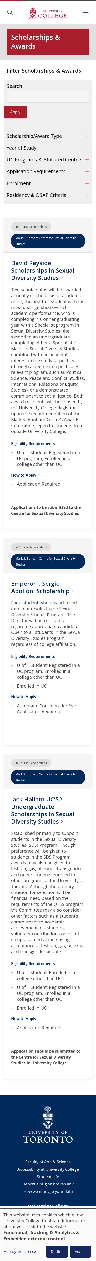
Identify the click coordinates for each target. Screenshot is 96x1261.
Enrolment (19, 183)
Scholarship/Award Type (34, 136)
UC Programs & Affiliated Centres (45, 159)
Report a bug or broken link (48, 1184)
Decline (57, 1251)
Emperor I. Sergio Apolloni (41, 587)
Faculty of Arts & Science (48, 1162)
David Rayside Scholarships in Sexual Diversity (42, 270)
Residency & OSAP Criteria (36, 195)
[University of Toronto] (48, 1124)
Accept (80, 1251)
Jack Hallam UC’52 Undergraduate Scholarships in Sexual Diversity (42, 810)
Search (14, 86)
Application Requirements (36, 171)
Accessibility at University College (48, 1169)
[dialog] (48, 1235)
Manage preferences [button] (20, 1251)
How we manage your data (48, 1191)
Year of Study (21, 147)
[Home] (48, 12)
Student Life (48, 1176)
